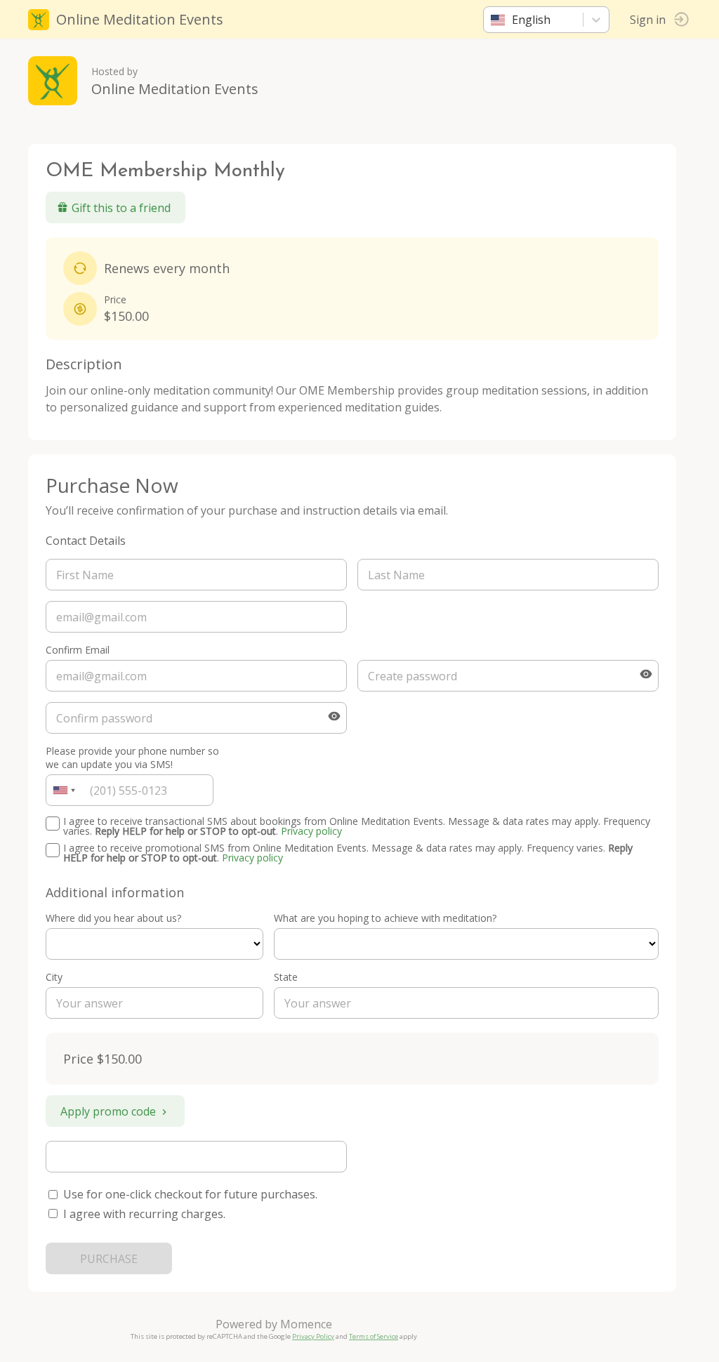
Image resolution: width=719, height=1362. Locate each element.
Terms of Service (373, 1336)
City (54, 977)
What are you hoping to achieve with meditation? (385, 918)
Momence (306, 1324)
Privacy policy (311, 831)
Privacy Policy (313, 1336)
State (286, 977)
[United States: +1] (63, 790)
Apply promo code (108, 1111)
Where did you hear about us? (113, 918)
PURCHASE (109, 1259)
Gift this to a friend (121, 208)
